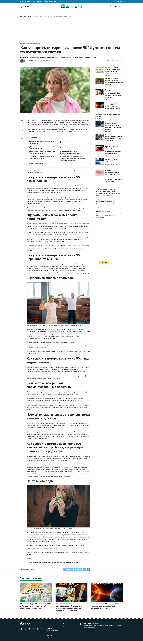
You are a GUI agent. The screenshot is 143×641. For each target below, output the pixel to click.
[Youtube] (33, 628)
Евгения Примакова (31, 60)
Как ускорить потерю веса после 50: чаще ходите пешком (42, 152)
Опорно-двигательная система (114, 142)
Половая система (110, 183)
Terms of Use (52, 1)
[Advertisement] (71, 29)
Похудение (69, 562)
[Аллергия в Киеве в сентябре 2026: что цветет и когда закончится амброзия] (99, 81)
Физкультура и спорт (33, 43)
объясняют (35, 129)
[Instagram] (37, 628)
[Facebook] (21, 628)
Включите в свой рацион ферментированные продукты (70, 152)
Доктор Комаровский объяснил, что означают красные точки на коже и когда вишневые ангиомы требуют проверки (113, 149)
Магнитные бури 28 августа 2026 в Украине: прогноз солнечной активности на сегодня (105, 606)
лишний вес (56, 562)
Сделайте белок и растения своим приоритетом (72, 143)
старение (77, 562)
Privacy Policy (42, 1)
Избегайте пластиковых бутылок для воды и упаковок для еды (42, 157)
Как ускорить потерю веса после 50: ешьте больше (42, 142)
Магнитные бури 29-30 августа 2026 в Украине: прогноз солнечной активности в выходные (35, 606)
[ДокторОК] (71, 6)
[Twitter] (25, 628)
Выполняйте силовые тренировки (72, 147)
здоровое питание (45, 562)
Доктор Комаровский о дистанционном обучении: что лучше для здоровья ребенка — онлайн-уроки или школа (113, 93)
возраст (35, 562)
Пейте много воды (36, 163)
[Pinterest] (29, 628)
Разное (23, 43)
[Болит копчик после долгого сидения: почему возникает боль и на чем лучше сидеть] (99, 137)
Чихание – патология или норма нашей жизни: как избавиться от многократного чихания (109, 209)
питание (63, 562)
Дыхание (108, 86)
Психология (109, 99)
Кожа (107, 155)
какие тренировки (55, 552)
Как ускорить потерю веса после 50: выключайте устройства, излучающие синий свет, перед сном (73, 158)
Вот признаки (64, 351)
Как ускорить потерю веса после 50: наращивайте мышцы (42, 147)
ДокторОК (29, 170)
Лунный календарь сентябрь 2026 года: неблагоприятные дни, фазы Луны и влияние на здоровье (113, 125)
